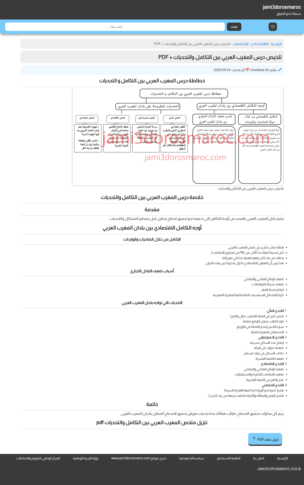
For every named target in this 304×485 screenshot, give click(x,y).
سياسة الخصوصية (191, 458)
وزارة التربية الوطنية (85, 458)
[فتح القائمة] (273, 27)
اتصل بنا (258, 458)
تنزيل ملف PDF (267, 439)
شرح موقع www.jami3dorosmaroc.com (138, 458)
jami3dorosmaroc (282, 7)
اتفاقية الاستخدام (228, 458)
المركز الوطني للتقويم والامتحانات (38, 458)
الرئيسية (282, 458)
